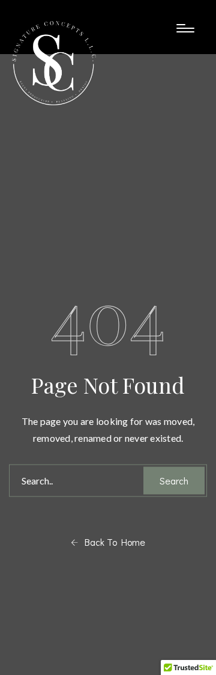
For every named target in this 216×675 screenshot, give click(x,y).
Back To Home (111, 541)
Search (174, 480)
